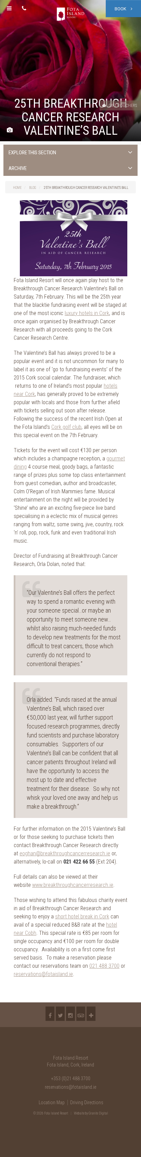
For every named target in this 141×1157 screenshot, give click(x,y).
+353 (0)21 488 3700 (70, 1078)
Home (17, 188)
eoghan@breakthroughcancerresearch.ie (65, 853)
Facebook (50, 1014)
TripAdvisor (80, 1014)
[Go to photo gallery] (9, 130)
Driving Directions (86, 1102)
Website (79, 1113)
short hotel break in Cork (82, 916)
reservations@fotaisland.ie (43, 974)
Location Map (52, 1102)
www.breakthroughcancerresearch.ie (72, 885)
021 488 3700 (104, 966)
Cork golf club (66, 427)
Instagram (70, 1014)
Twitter (60, 1014)
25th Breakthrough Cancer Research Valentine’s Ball (86, 188)
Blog (32, 188)
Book (121, 8)
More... (91, 1014)
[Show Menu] (9, 8)
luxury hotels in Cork (87, 313)
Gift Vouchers (122, 105)
